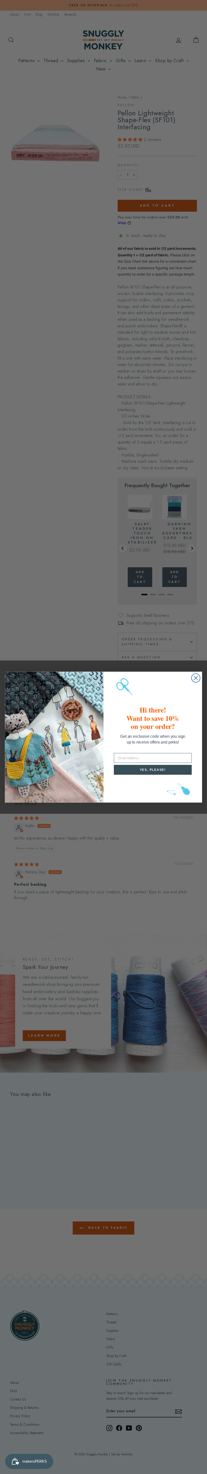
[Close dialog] (196, 678)
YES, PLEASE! (153, 769)
